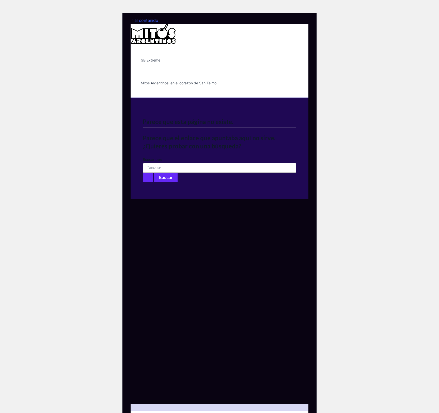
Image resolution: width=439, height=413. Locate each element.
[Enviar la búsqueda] (148, 177)
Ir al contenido (144, 20)
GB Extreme (150, 60)
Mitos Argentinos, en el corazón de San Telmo (178, 83)
